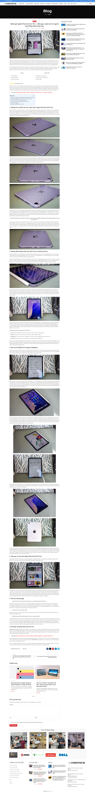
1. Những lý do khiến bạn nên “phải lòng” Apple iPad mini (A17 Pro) (22, 97)
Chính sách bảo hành (13, 767)
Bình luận (11, 704)
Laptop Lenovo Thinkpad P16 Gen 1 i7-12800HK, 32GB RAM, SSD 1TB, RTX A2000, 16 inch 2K (40, 773)
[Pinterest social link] (8, 1)
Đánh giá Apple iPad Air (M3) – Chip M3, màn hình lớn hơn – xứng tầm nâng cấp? (34, 92)
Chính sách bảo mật (13, 765)
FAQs (11, 781)
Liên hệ (11, 783)
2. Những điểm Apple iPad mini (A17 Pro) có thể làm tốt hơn (21, 98)
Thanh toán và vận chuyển (14, 771)
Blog (10, 779)
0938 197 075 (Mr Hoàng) (72, 770)
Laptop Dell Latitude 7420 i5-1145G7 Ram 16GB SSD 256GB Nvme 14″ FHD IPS (39, 766)
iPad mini (24, 648)
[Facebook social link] (5, 1)
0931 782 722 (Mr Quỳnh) (72, 777)
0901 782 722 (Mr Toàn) (72, 776)
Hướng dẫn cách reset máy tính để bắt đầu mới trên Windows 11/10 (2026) (59, 772)
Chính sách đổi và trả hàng (14, 769)
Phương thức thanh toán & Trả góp (16, 773)
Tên (10, 717)
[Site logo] (10, 3)
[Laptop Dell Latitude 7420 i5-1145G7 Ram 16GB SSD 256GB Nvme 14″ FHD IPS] (31, 767)
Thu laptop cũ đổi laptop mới (15, 775)
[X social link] (6, 1)
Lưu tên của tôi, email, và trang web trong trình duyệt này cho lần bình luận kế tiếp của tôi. (27, 722)
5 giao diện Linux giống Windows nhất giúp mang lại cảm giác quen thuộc (59, 766)
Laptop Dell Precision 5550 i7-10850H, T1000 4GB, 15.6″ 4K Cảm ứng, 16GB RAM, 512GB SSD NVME (40, 780)
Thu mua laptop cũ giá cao (14, 777)
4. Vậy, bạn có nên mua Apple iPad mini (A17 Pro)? (19, 101)
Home (45, 14)
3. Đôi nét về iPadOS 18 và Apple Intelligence (18, 100)
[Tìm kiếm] (87, 4)
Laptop (49, 14)
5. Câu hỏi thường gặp (14, 102)
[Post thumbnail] (63, 25)
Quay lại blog (34, 656)
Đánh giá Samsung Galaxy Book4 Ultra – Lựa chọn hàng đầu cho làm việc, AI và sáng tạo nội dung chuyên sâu (75, 49)
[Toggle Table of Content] (33, 96)
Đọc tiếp (13, 691)
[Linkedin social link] (9, 1)
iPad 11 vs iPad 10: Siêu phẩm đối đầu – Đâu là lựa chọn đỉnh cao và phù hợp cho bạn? (46, 684)
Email (36, 717)
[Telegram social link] (11, 1)
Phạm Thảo (33, 28)
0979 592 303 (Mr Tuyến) (72, 786)
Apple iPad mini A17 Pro (15, 648)
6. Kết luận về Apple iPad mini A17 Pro (17, 104)
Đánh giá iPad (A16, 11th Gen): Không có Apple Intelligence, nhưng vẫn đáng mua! (34, 635)
